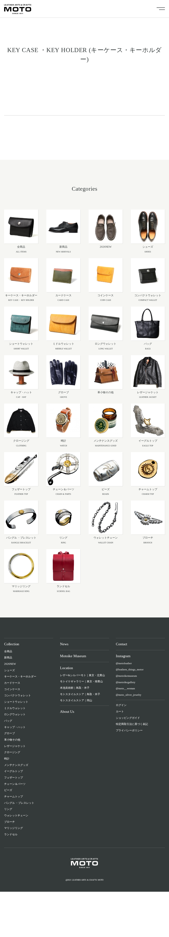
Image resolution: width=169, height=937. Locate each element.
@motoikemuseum (126, 675)
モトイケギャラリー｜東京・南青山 (81, 681)
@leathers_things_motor (129, 669)
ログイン (121, 705)
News (64, 644)
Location (66, 668)
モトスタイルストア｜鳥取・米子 (80, 694)
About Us (67, 711)
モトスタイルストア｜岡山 (76, 700)
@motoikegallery (125, 682)
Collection (11, 644)
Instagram (123, 656)
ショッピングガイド (128, 717)
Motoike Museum (73, 656)
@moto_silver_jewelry (128, 694)
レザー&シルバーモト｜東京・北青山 (82, 675)
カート (120, 711)
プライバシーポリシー (129, 730)
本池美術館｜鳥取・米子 (74, 687)
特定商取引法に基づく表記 (132, 724)
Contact (121, 644)
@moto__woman (125, 688)
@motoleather (124, 663)
